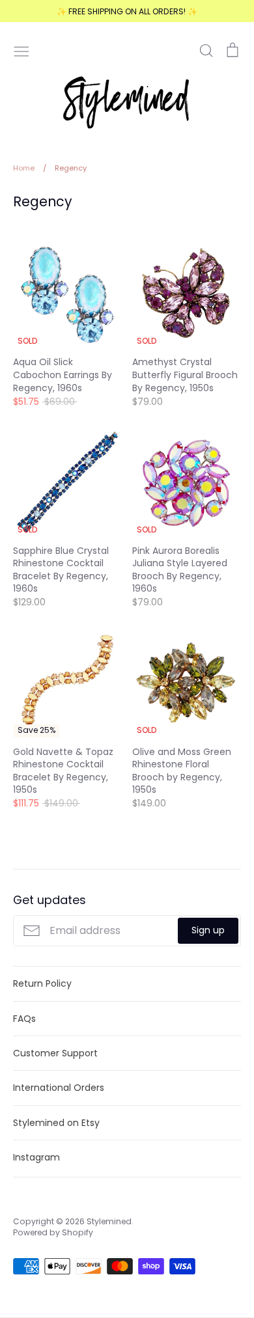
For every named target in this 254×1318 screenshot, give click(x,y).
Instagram (36, 1157)
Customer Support (55, 1053)
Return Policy (42, 983)
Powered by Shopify (53, 1232)
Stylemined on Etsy (56, 1122)
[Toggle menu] (21, 50)
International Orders (58, 1087)
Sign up (208, 930)
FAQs (24, 1018)
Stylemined (109, 1221)
